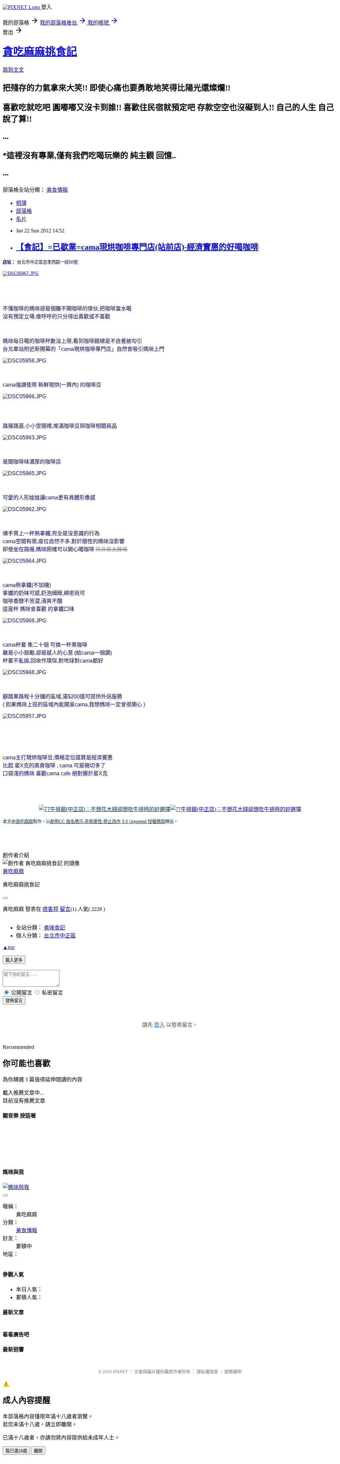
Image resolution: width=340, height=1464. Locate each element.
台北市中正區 (60, 935)
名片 (21, 219)
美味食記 (54, 927)
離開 (38, 1450)
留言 (65, 909)
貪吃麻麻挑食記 (40, 51)
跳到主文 (13, 70)
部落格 (24, 211)
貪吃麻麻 (13, 871)
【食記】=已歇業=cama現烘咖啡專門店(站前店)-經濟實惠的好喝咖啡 (137, 247)
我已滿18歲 (16, 1450)
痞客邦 (50, 909)
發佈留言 (14, 1000)
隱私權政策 (207, 1371)
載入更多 (14, 960)
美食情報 (57, 190)
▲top (9, 947)
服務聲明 (233, 1371)
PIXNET (120, 1371)
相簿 (21, 203)
